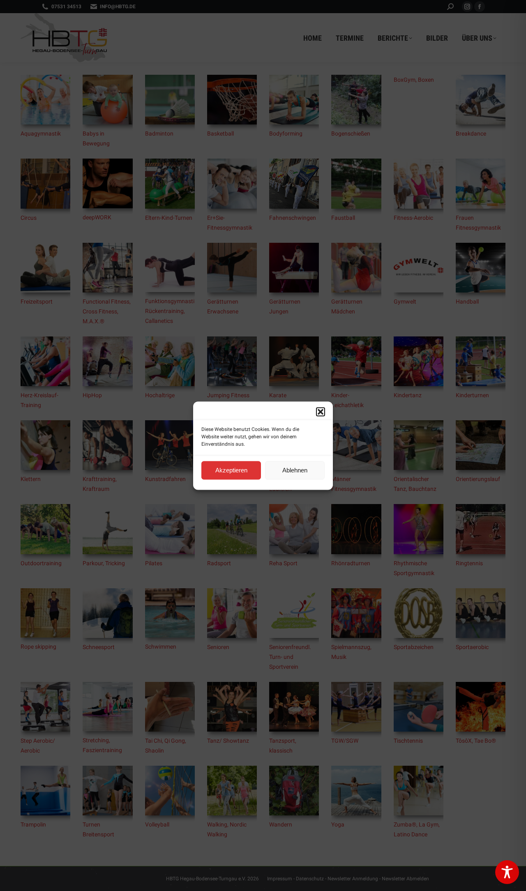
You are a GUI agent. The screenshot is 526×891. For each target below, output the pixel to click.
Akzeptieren (231, 470)
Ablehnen (294, 470)
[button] (320, 412)
